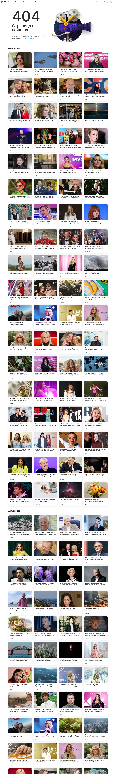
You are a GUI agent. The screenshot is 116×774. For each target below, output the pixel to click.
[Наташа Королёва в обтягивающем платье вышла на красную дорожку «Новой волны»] (20, 64)
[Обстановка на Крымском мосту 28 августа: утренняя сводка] (20, 755)
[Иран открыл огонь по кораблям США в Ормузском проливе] (20, 595)
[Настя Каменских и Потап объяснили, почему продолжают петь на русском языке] (45, 545)
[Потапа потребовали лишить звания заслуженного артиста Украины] (45, 191)
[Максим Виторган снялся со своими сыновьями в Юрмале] (96, 342)
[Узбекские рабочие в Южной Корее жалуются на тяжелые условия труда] (45, 266)
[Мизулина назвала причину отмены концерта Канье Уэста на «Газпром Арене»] (70, 266)
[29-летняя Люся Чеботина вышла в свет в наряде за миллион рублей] (70, 165)
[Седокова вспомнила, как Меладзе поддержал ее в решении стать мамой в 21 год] (20, 570)
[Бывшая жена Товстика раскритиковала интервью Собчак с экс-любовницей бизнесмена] (70, 704)
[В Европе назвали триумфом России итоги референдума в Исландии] (96, 241)
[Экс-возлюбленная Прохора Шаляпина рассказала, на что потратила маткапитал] (20, 653)
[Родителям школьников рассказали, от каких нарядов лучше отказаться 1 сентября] (96, 494)
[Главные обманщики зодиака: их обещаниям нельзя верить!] (96, 595)
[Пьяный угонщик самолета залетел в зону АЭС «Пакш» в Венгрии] (45, 64)
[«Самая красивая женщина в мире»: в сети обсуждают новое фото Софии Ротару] (20, 292)
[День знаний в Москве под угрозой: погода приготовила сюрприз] (96, 191)
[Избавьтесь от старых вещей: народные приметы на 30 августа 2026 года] (70, 115)
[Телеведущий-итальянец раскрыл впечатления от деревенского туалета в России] (70, 444)
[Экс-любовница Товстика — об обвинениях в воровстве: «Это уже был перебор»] (96, 469)
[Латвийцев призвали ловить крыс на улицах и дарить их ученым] (45, 89)
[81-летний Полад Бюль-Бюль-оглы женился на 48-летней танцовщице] (96, 653)
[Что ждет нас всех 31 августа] (70, 494)
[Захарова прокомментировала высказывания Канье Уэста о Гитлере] (96, 140)
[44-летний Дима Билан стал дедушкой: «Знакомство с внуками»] (20, 679)
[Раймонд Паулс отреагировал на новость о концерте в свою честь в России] (45, 628)
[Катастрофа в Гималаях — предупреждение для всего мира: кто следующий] (20, 628)
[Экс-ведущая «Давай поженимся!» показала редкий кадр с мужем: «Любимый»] (70, 653)
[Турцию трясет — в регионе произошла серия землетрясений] (96, 368)
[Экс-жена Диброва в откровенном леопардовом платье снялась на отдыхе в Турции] (20, 266)
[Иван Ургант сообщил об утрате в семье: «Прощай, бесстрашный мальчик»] (96, 628)
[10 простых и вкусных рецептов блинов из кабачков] (20, 729)
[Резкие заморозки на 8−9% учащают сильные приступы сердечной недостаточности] (20, 368)
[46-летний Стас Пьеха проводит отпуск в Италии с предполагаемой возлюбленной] (70, 317)
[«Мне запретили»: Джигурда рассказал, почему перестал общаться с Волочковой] (70, 342)
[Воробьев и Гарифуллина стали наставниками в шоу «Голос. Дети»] (20, 418)
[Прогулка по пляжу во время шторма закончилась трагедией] (96, 115)
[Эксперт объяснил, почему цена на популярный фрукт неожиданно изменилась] (96, 292)
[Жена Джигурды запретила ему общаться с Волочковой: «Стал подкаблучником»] (20, 89)
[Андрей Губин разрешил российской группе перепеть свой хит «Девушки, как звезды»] (20, 494)
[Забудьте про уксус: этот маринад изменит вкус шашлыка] (96, 704)
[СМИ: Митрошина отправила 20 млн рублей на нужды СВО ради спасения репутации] (70, 216)
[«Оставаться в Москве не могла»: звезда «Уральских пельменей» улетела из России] (96, 89)
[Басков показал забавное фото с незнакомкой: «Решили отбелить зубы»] (20, 519)
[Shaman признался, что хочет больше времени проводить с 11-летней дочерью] (70, 628)
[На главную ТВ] (4, 2)
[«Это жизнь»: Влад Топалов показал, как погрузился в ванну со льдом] (45, 317)
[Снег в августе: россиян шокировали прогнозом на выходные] (45, 755)
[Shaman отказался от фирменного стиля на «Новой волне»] (20, 140)
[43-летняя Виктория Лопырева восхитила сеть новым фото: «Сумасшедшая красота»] (45, 519)
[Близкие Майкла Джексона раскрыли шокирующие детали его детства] (70, 570)
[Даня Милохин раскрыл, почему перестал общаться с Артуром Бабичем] (70, 729)
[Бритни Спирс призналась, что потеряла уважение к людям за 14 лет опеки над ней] (45, 595)
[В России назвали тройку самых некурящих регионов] (45, 494)
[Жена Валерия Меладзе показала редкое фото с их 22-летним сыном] (20, 115)
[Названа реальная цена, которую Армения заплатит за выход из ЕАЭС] (96, 570)
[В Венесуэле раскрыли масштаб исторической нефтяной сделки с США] (20, 469)
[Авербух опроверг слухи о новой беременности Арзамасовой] (45, 444)
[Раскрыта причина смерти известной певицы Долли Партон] (45, 418)
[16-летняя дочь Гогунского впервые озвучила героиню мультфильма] (70, 595)
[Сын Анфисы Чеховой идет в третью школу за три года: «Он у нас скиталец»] (96, 755)
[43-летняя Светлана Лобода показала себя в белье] (96, 165)
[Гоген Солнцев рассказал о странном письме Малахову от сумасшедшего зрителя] (45, 140)
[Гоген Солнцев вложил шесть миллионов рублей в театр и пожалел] (70, 191)
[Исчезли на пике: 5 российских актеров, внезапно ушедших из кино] (96, 729)
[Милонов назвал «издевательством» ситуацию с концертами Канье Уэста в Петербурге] (45, 653)
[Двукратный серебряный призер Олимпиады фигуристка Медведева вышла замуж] (96, 444)
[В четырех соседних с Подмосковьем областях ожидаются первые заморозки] (70, 292)
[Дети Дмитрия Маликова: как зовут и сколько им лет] (45, 115)
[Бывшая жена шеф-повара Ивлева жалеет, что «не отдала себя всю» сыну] (96, 679)
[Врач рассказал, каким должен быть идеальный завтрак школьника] (20, 393)
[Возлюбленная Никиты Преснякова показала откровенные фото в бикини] (20, 317)
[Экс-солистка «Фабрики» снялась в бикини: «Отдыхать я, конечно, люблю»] (96, 317)
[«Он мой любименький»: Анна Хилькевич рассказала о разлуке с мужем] (70, 418)
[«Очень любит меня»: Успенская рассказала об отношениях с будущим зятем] (96, 418)
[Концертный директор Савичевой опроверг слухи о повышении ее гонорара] (96, 216)
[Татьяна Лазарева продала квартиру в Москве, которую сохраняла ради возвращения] (70, 679)
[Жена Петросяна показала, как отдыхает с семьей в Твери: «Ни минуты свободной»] (20, 191)
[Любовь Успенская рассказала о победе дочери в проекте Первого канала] (20, 444)
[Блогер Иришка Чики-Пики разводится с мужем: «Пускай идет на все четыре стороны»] (96, 545)
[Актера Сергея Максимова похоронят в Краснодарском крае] (70, 755)
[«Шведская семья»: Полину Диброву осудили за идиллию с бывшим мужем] (70, 140)
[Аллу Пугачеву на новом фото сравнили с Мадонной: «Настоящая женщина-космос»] (20, 342)
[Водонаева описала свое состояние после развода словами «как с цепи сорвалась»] (70, 519)
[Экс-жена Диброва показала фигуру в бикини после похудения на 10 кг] (70, 393)
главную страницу (29, 38)
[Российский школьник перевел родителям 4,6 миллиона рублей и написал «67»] (45, 165)
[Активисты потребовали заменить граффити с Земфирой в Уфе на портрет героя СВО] (96, 393)
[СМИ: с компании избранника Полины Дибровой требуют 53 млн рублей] (45, 292)
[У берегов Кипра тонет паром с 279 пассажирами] (45, 704)
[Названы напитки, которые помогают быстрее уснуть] (70, 545)
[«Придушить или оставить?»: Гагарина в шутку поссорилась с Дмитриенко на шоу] (45, 216)
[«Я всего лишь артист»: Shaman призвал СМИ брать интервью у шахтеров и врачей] (45, 469)
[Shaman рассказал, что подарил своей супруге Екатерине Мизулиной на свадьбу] (45, 679)
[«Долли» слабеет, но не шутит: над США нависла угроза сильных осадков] (96, 266)
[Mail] (2, 2)
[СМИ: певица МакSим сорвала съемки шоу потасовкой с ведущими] (45, 393)
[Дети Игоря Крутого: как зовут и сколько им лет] (70, 89)
